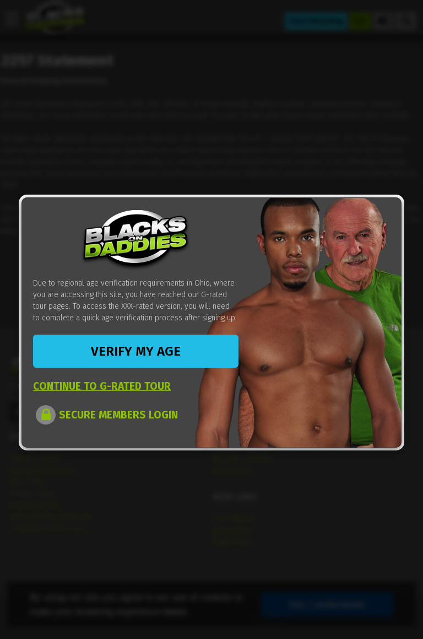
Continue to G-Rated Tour (102, 386)
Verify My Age (136, 351)
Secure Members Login (118, 415)
